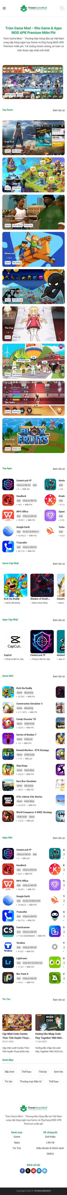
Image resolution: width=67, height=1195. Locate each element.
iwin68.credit (44, 1181)
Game (19, 95)
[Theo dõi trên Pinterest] (33, 1170)
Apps (17, 1142)
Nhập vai (16, 337)
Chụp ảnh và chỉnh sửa (32, 963)
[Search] (62, 8)
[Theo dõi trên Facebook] (22, 1170)
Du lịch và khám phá (31, 532)
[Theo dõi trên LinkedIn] (39, 1170)
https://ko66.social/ (17, 1182)
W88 (6, 1182)
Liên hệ (50, 1142)
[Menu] (4, 8)
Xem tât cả (59, 110)
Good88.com (33, 1181)
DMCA (50, 1153)
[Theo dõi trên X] (28, 1170)
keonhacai (15, 1181)
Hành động (17, 225)
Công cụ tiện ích (24, 485)
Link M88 (54, 1181)
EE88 (61, 1181)
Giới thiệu (50, 1136)
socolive (24, 1181)
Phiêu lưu (17, 188)
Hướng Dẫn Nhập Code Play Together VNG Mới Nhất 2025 (48, 1037)
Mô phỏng (17, 263)
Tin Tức (16, 1148)
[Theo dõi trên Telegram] (44, 1170)
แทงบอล (7, 1181)
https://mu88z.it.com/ (53, 1182)
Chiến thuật (10, 95)
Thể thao (16, 411)
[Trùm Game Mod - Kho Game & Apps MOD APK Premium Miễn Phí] (33, 8)
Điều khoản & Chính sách (50, 1148)
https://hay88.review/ (35, 1182)
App (34, 485)
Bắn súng (17, 151)
